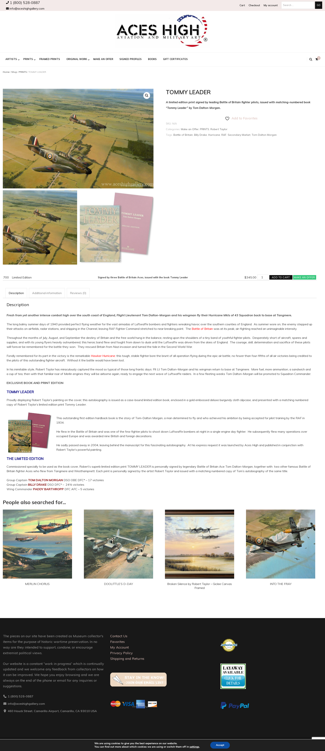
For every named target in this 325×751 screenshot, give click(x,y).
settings (194, 747)
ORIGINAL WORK (76, 59)
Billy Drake (200, 135)
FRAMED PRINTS (49, 59)
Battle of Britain (183, 135)
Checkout (254, 5)
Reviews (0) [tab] (78, 293)
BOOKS (152, 59)
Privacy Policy (121, 653)
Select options (37, 541)
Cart (242, 5)
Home (6, 72)
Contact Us (118, 636)
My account (271, 5)
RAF (223, 135)
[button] (146, 95)
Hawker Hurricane (103, 356)
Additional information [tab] (47, 293)
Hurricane (214, 135)
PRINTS (28, 59)
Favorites (117, 641)
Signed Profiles (130, 59)
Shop (14, 72)
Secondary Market (239, 135)
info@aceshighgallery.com (26, 8)
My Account (119, 647)
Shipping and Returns (127, 658)
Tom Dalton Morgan (264, 135)
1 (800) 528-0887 (24, 2)
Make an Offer (103, 59)
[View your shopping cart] (316, 59)
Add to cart (281, 277)
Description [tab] (16, 293)
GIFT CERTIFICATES (175, 59)
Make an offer (304, 277)
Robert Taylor (218, 129)
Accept (220, 745)
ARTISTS (11, 59)
